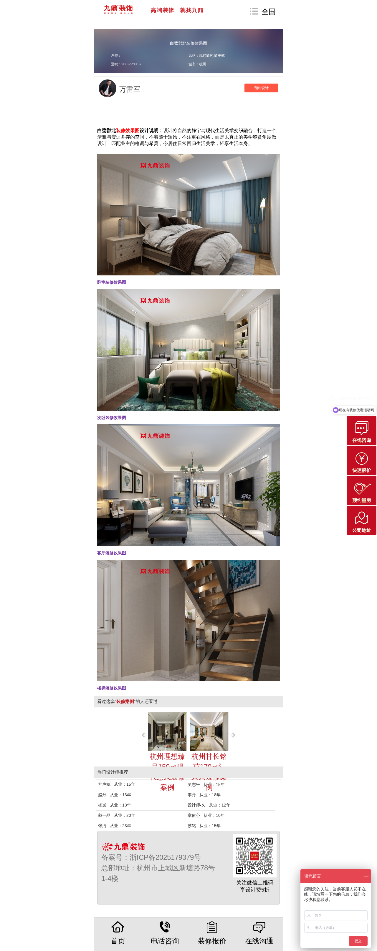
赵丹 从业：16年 (114, 794)
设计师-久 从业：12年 (209, 805)
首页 (118, 941)
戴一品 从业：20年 (116, 815)
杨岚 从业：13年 (114, 805)
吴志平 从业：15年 (206, 784)
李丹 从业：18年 (204, 794)
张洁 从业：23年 (114, 825)
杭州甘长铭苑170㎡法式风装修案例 (209, 771)
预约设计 (261, 88)
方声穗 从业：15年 (116, 784)
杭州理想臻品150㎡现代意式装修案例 (167, 771)
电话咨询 (165, 941)
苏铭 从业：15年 (204, 825)
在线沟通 (259, 941)
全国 (269, 12)
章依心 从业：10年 (206, 815)
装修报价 (212, 941)
